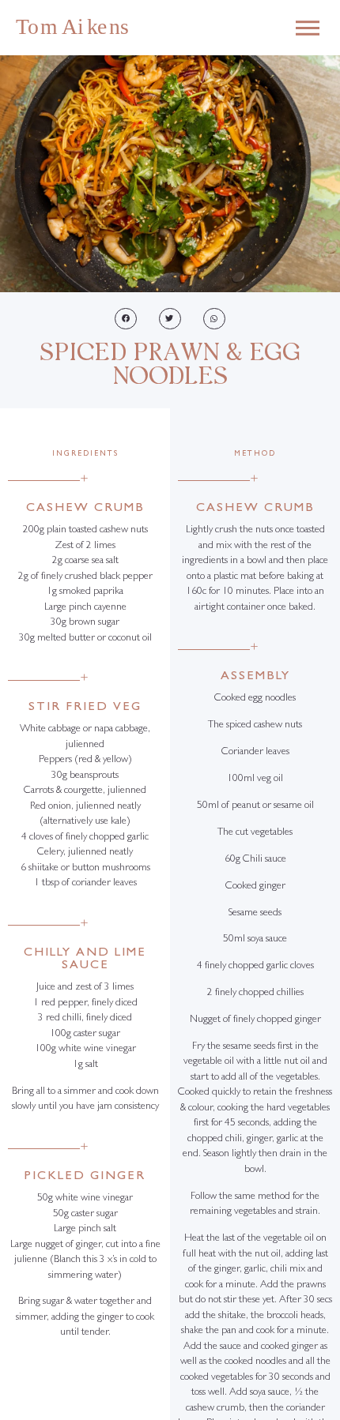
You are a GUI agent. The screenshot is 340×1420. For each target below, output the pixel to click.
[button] (126, 318)
